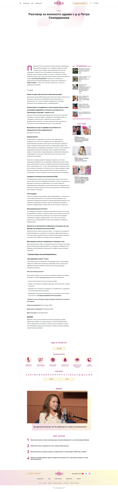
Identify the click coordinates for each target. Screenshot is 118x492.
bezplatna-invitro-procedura (52, 295)
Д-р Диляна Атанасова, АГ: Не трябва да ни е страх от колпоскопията (60, 427)
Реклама (50, 483)
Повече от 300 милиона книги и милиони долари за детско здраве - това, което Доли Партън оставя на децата (82, 180)
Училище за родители (80, 3)
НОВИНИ (79, 478)
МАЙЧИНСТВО (58, 478)
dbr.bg (80, 73)
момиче (51, 379)
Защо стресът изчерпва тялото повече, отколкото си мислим (81, 159)
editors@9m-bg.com (45, 277)
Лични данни (66, 483)
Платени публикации (74, 483)
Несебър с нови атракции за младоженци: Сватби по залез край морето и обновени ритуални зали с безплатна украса (85, 88)
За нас (40, 483)
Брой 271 (59, 10)
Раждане (76, 136)
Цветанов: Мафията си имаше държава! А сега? (85, 112)
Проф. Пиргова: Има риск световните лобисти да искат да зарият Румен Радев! (84, 98)
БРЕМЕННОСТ (40, 478)
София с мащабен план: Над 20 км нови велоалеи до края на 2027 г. (84, 78)
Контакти (45, 483)
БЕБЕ (49, 478)
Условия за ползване (57, 483)
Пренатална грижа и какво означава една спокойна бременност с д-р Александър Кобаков (59, 440)
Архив (96, 3)
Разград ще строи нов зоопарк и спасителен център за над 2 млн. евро (84, 70)
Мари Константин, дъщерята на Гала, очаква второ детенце (49, 446)
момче (67, 379)
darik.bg (80, 101)
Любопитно (77, 176)
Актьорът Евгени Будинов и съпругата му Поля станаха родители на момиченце (82, 139)
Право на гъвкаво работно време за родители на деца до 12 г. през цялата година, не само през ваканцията (59, 458)
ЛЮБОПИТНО (69, 478)
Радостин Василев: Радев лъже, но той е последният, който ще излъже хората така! (84, 106)
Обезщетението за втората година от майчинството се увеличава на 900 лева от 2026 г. (58, 451)
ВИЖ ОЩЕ (59, 348)
